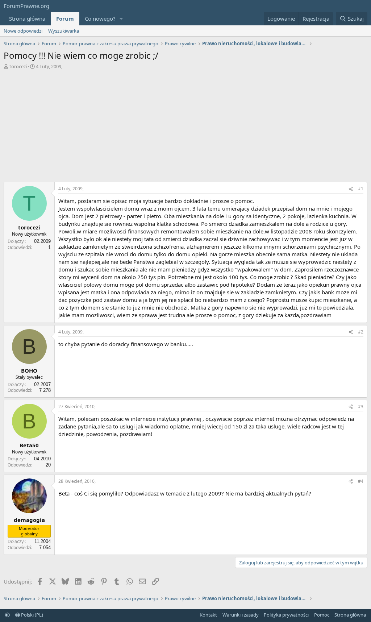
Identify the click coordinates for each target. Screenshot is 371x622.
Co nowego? (100, 18)
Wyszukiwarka (63, 31)
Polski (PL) (31, 614)
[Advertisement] (185, 127)
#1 (360, 189)
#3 (360, 406)
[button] (121, 18)
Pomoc (321, 614)
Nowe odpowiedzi (23, 31)
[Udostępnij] (350, 189)
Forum (65, 18)
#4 (360, 481)
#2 (360, 332)
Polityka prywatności (286, 614)
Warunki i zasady (240, 614)
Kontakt (208, 614)
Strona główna (27, 18)
